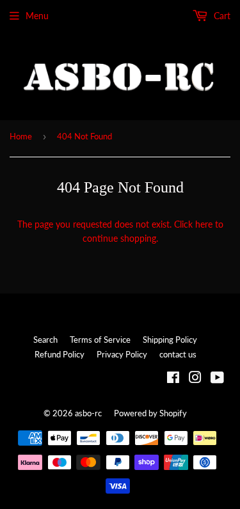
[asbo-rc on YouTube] (217, 378)
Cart (220, 15)
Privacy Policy (122, 354)
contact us (177, 354)
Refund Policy (59, 354)
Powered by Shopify (150, 413)
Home (21, 136)
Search (45, 339)
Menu (37, 15)
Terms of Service (100, 339)
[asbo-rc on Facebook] (173, 378)
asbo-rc (88, 413)
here (203, 224)
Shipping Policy (170, 339)
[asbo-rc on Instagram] (195, 378)
